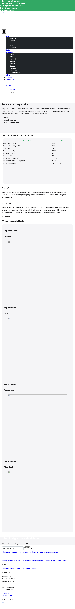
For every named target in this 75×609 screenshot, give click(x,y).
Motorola (13, 68)
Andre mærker (15, 73)
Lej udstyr (13, 48)
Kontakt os (10, 80)
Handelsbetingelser (29, 560)
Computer (13, 70)
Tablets (12, 41)
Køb (7, 36)
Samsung (13, 61)
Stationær (26, 568)
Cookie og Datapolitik (43, 560)
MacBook (13, 59)
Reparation (10, 52)
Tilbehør (12, 45)
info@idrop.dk (7, 595)
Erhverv (8, 75)
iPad (11, 57)
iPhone (12, 54)
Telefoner (13, 38)
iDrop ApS (20, 605)
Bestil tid (12, 89)
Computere (14, 43)
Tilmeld (27, 547)
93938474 (5, 593)
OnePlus (12, 66)
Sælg (8, 50)
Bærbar (19, 568)
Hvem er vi (9, 77)
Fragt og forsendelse (58, 560)
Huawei (12, 64)
